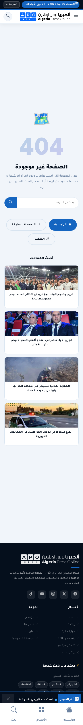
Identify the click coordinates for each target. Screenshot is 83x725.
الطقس (39, 239)
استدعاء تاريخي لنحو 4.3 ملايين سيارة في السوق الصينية (34, 699)
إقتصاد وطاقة (66, 638)
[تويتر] (64, 594)
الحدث (71, 617)
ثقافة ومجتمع (66, 645)
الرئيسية (60, 224)
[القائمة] (75, 17)
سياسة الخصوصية (23, 638)
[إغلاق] (8, 699)
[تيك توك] (31, 594)
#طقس (56, 684)
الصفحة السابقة (24, 224)
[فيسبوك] (75, 594)
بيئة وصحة (68, 652)
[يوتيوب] (42, 594)
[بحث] (8, 16)
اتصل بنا (29, 624)
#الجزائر (72, 684)
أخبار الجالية (68, 631)
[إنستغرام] (53, 594)
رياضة (71, 624)
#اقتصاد (26, 684)
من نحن (29, 617)
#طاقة (41, 684)
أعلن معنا (28, 631)
